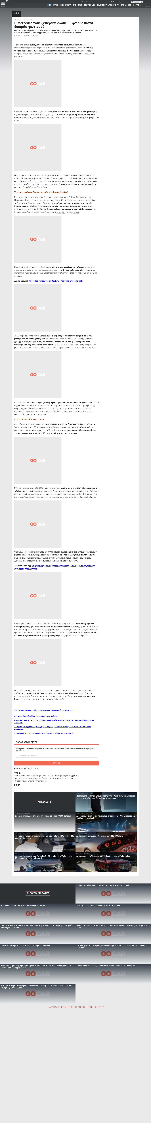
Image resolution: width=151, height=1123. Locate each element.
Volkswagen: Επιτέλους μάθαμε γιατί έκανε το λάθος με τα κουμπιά (43, 733)
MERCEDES (20, 775)
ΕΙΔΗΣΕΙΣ (30, 20)
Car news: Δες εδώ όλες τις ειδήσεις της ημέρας (35, 716)
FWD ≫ (137, 5)
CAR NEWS (77, 5)
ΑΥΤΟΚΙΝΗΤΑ (65, 5)
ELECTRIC (52, 5)
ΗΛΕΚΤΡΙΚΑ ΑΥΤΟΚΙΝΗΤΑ (108, 5)
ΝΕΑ (16, 13)
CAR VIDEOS (126, 5)
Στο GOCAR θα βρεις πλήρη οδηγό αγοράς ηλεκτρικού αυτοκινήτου (43, 710)
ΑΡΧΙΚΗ (17, 20)
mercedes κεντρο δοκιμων (38, 775)
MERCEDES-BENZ (32, 769)
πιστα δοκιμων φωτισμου (26, 778)
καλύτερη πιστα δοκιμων (50, 778)
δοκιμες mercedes (70, 778)
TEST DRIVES (89, 5)
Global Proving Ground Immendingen (30, 781)
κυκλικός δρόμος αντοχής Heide (64, 775)
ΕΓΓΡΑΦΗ (57, 763)
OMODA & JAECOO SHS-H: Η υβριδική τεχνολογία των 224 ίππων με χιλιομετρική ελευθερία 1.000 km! (54, 721)
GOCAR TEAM (19, 36)
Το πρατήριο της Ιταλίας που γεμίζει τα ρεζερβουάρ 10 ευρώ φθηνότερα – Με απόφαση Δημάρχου (52, 728)
